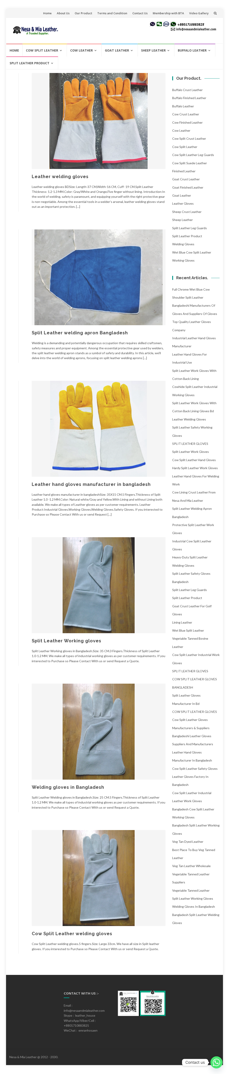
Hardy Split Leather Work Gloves (195, 468)
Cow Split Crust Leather (189, 138)
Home (47, 13)
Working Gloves (183, 260)
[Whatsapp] (216, 1062)
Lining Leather (182, 622)
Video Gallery (199, 13)
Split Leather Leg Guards (189, 228)
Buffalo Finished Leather (189, 98)
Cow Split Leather (42, 50)
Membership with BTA (168, 13)
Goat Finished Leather (187, 187)
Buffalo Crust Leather (187, 90)
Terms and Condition (112, 13)
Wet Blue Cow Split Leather (191, 252)
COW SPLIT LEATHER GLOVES (194, 712)
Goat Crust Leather (186, 179)
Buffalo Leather (192, 50)
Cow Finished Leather (187, 122)
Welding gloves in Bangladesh (68, 787)
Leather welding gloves (60, 176)
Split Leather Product (29, 63)
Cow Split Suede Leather (189, 163)
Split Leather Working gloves (66, 640)
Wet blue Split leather (188, 630)
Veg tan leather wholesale (191, 866)
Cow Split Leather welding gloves (72, 933)
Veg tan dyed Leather (187, 841)
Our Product (83, 13)
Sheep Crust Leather (186, 212)
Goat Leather (117, 50)
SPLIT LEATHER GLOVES (190, 443)
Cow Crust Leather (185, 114)
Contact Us (140, 13)
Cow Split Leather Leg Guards (193, 155)
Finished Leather (183, 171)
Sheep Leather (153, 50)
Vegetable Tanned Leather (191, 890)
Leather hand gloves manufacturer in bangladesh (91, 484)
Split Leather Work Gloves (190, 452)
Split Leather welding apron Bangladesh (80, 332)
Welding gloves (183, 244)
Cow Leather (81, 50)
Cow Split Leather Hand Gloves (194, 460)
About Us (63, 13)
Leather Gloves (183, 203)
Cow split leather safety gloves (195, 768)
